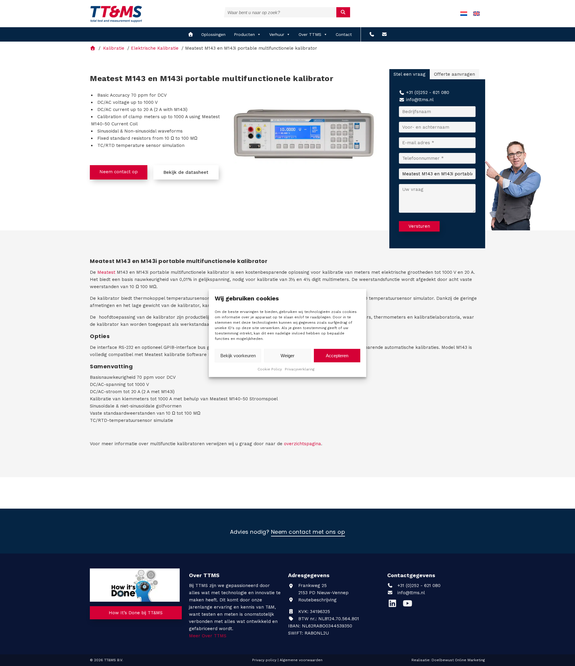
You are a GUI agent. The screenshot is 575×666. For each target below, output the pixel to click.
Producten (244, 34)
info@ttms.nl (420, 99)
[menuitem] (463, 14)
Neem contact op (118, 171)
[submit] (343, 12)
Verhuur (276, 34)
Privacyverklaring (299, 369)
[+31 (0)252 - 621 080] (371, 34)
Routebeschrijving (317, 600)
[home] (190, 34)
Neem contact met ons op (308, 532)
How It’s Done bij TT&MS (136, 612)
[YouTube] (409, 605)
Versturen (419, 226)
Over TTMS (310, 34)
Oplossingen (213, 34)
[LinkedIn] (394, 605)
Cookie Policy (270, 369)
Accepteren (337, 355)
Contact (344, 34)
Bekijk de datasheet (186, 172)
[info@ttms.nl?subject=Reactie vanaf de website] (384, 34)
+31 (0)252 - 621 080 (427, 92)
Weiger (287, 355)
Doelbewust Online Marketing (458, 660)
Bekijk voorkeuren (238, 355)
